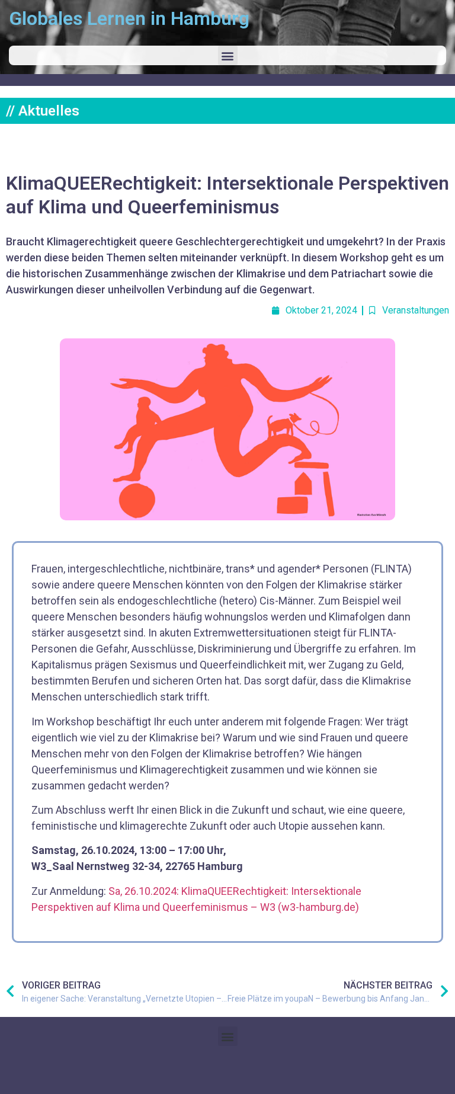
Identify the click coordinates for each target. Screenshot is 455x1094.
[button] (228, 55)
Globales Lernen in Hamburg (129, 18)
